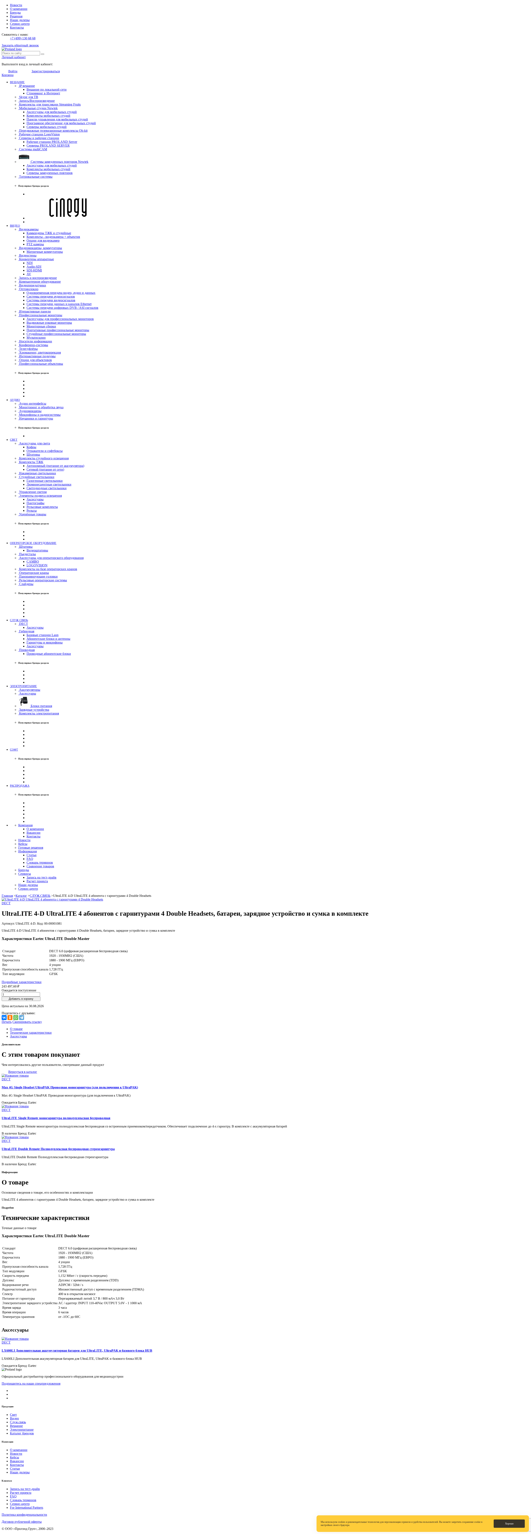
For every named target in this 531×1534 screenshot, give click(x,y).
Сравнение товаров (40, 866)
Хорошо (509, 1523)
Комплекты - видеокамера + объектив (53, 237)
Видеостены (27, 255)
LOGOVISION (37, 565)
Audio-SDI (34, 266)
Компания (25, 825)
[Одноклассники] (9, 1017)
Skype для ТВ (28, 97)
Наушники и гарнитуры (35, 418)
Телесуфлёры (28, 349)
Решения (16, 16)
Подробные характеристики (21, 982)
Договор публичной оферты (22, 1521)
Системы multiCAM (32, 149)
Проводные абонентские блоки (49, 653)
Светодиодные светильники (47, 488)
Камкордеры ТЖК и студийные (49, 233)
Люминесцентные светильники (49, 484)
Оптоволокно (28, 289)
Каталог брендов (22, 1433)
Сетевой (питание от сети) (45, 469)
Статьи (32, 855)
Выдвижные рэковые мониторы (49, 322)
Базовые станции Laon (42, 635)
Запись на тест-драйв (41, 877)
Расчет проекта (37, 881)
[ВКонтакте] (4, 1017)
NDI (30, 263)
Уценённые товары (32, 514)
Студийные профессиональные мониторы (56, 334)
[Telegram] (21, 1017)
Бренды (15, 12)
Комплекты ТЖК (30, 462)
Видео (14, 1418)
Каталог (21, 895)
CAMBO (33, 561)
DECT (23, 624)
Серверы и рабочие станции (38, 138)
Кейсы (22, 844)
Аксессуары (35, 499)
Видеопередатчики (32, 285)
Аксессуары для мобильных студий (52, 112)
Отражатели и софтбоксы (45, 451)
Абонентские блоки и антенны (48, 638)
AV (29, 274)
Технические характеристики (31, 1032)
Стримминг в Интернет (43, 93)
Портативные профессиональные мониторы (58, 330)
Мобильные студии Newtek (38, 108)
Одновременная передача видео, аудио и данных (61, 293)
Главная (7, 895)
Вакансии (33, 832)
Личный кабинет (14, 57)
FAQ (30, 859)
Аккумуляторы (29, 690)
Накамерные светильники (37, 473)
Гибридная (26, 631)
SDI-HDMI (34, 270)
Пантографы (35, 503)
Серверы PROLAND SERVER (48, 145)
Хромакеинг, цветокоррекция (39, 352)
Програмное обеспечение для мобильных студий (61, 123)
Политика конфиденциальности (24, 1514)
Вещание (16, 1426)
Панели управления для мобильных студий (57, 119)
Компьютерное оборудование (39, 281)
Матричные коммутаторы (45, 251)
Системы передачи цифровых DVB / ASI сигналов (62, 307)
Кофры (31, 447)
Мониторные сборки (41, 326)
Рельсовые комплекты (42, 507)
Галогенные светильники (45, 480)
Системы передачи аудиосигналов (51, 296)
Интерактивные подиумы (37, 356)
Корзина (7, 75)
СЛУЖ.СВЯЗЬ (19, 620)
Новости (16, 5)
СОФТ (14, 749)
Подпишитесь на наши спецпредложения (31, 1383)
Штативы (33, 454)
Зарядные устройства (33, 709)
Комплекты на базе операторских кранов (47, 569)
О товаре (16, 1029)
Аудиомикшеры (29, 411)
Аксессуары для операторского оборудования (51, 558)
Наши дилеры (20, 20)
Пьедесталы (27, 554)
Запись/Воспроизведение (36, 100)
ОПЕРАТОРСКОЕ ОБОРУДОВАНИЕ (33, 543)
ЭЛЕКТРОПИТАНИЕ (23, 686)
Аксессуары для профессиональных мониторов (60, 319)
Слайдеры (25, 584)
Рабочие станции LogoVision (39, 134)
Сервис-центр (20, 24)
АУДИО (15, 400)
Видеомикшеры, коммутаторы (40, 248)
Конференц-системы (33, 345)
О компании (18, 9)
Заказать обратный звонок (20, 45)
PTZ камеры (35, 244)
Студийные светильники (36, 477)
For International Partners (26, 1507)
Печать (7, 1022)
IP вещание (26, 86)
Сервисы (24, 873)
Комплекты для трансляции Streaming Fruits (49, 104)
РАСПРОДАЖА (19, 785)
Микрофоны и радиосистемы (39, 414)
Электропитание (22, 1429)
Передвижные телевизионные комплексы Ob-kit (53, 130)
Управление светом (32, 492)
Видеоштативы (37, 550)
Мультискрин (36, 337)
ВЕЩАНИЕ (17, 82)
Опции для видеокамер (43, 240)
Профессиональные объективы (40, 363)
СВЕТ (13, 439)
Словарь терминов (40, 862)
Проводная (26, 650)
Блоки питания (41, 706)
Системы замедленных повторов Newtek (59, 161)
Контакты (17, 27)
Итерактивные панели (34, 311)
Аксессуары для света (34, 443)
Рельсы (32, 510)
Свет (13, 1414)
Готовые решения (30, 847)
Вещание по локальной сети (47, 89)
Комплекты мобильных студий (48, 115)
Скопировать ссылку (27, 1022)
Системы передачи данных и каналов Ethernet (59, 304)
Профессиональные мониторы (40, 315)
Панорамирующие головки (38, 576)
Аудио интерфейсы (32, 403)
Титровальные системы (35, 176)
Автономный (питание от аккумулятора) (55, 466)
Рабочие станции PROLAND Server (52, 142)
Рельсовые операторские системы (42, 580)
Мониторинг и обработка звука (40, 407)
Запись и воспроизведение (37, 278)
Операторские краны (33, 573)
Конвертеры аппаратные (36, 259)
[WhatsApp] (15, 1017)
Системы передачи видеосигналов (51, 300)
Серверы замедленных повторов (50, 173)
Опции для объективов (35, 360)
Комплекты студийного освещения (43, 458)
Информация (27, 851)
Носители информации (35, 341)
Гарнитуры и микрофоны (45, 642)
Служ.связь (18, 1422)
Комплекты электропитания (38, 713)
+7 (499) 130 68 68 (22, 38)
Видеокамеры (28, 229)
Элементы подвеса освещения (40, 495)
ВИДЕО (15, 225)
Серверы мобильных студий (47, 127)
